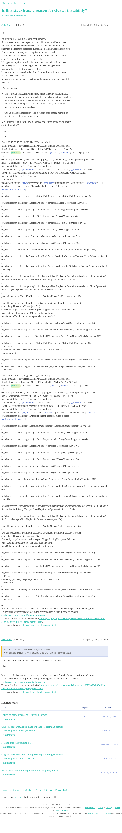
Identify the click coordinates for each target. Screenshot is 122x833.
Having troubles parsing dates (17, 742)
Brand (117, 807)
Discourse (18, 797)
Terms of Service (44, 790)
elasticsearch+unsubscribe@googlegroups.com (23, 615)
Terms (100, 807)
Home (4, 790)
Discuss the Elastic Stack (13, 3)
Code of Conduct (62, 810)
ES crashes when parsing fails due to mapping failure (30, 770)
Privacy (109, 807)
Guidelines (28, 790)
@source (15, 152)
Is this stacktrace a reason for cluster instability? (44, 10)
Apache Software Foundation (99, 813)
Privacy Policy (62, 790)
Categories (15, 790)
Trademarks (90, 807)
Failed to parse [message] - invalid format (24, 714)
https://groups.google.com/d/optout (39, 625)
